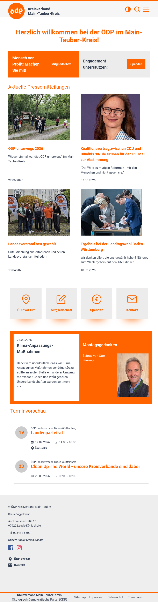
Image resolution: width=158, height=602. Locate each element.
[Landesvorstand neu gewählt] (39, 234)
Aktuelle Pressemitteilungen (39, 87)
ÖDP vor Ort (22, 559)
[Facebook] (10, 547)
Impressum (96, 597)
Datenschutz (116, 597)
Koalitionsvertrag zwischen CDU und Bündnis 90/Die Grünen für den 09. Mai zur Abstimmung (113, 154)
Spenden (136, 64)
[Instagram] (19, 547)
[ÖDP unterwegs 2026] (39, 139)
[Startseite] (16, 11)
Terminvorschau (28, 411)
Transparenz (136, 597)
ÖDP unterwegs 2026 (25, 148)
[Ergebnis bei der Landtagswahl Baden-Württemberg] (111, 234)
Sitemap (80, 597)
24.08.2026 (45, 363)
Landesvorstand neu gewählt (32, 244)
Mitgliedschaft (61, 64)
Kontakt (19, 565)
